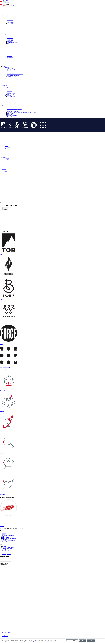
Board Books (9, 41)
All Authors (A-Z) (8, 158)
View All (9, 43)
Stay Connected (8, 95)
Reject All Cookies (82, 640)
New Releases (10, 18)
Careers (3, 534)
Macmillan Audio (10, 73)
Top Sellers (9, 17)
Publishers (4, 66)
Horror (2, 432)
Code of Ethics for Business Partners (9, 538)
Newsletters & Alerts (11, 96)
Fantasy (2, 411)
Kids (3, 33)
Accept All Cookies (91, 640)
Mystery (2, 473)
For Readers (4, 85)
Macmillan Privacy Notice (33, 641)
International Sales (5, 550)
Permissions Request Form (7, 553)
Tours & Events (8, 159)
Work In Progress (10, 94)
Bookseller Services (6, 549)
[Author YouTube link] (9, 182)
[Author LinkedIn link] (9, 592)
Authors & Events (6, 53)
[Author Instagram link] (9, 583)
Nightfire (2, 276)
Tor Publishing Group (11, 76)
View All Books (10, 22)
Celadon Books (10, 68)
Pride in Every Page (11, 113)
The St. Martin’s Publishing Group (14, 75)
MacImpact (9, 116)
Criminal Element (10, 89)
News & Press (5, 539)
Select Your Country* (4, 559)
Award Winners (10, 20)
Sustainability (5, 541)
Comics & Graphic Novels (12, 42)
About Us (4, 169)
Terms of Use (5, 633)
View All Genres (10, 23)
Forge (1, 344)
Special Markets (5, 551)
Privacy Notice (5, 631)
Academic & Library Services (8, 547)
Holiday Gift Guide (11, 107)
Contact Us (7, 172)
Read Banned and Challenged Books (14, 109)
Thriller (2, 453)
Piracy (3, 635)
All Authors (9, 56)
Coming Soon (10, 21)
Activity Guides (10, 40)
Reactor (8, 92)
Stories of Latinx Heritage (12, 115)
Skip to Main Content (4, 0)
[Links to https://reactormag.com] (8, 515)
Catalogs (4, 546)
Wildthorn (2, 322)
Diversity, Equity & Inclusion (8, 535)
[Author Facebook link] (9, 601)
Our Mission (7, 170)
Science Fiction (3, 390)
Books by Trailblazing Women (13, 111)
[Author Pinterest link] (9, 611)
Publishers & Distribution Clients (8, 540)
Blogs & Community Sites (10, 88)
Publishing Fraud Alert (6, 554)
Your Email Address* (4, 563)
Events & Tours (10, 57)
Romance (2, 494)
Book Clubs (7, 86)
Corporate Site (5, 636)
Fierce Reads (9, 91)
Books (3, 15)
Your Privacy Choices (6, 632)
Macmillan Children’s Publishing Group (15, 74)
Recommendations (6, 105)
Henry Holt (9, 71)
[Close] (103, 640)
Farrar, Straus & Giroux (11, 69)
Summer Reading (10, 114)
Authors (4, 157)
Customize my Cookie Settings (71, 640)
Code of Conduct (5, 537)
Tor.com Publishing (5, 367)
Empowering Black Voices (12, 110)
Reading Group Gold (11, 87)
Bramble (2, 299)
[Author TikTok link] (9, 191)
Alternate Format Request (7, 548)
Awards (6, 146)
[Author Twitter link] (9, 629)
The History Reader (11, 93)
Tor (1, 254)
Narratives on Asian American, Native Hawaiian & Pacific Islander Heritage (21, 112)
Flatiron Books (10, 70)
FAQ (6, 171)
